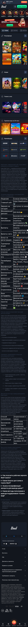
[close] (1, 2)
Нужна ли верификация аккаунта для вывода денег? (12, 487)
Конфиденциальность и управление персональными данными (12, 570)
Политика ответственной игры (10, 580)
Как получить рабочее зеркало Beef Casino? (14, 476)
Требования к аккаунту (8, 575)
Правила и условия (7, 565)
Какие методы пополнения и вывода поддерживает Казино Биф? (13, 493)
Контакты (4, 553)
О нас (3, 548)
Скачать (24, 2)
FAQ (3, 557)
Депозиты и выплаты (8, 561)
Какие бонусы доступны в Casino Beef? (12, 482)
